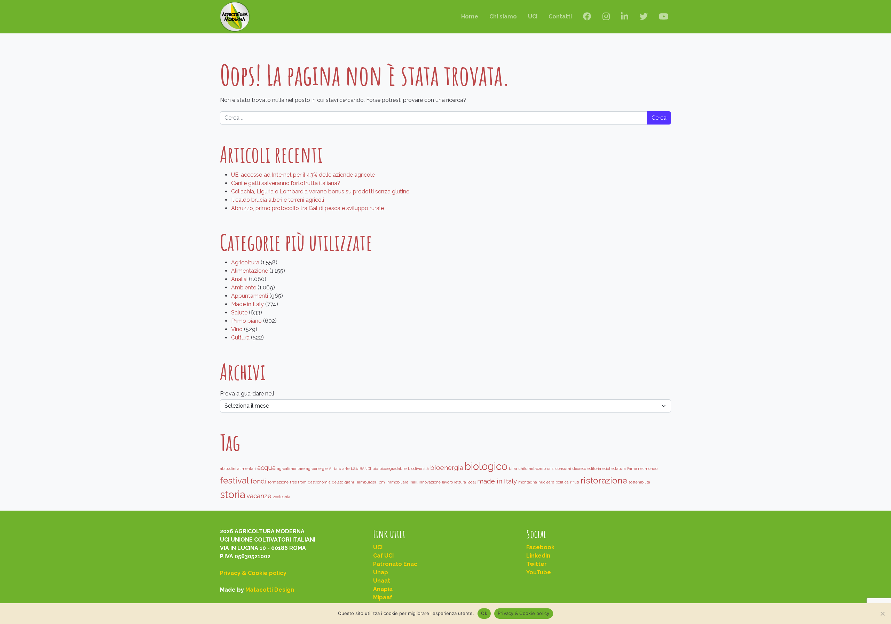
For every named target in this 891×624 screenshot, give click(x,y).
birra (513, 468)
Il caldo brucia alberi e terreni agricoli (277, 200)
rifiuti (574, 482)
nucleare (546, 482)
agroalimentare (291, 468)
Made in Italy (247, 304)
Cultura (240, 337)
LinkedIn (538, 555)
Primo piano (246, 321)
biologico (486, 466)
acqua (266, 467)
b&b (354, 468)
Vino (237, 329)
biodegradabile (393, 468)
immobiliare (397, 482)
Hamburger (365, 482)
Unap (380, 572)
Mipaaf (382, 597)
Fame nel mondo (642, 468)
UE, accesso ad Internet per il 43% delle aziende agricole (303, 174)
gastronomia (319, 482)
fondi (258, 481)
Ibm (381, 482)
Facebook (540, 547)
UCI (532, 16)
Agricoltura (245, 262)
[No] (882, 613)
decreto (579, 468)
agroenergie (317, 468)
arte (345, 468)
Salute (239, 312)
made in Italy (497, 481)
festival (234, 480)
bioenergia (446, 467)
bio (375, 468)
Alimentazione (249, 270)
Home (469, 16)
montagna (527, 482)
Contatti (560, 16)
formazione (278, 482)
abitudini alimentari (238, 468)
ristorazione (604, 480)
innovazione (430, 482)
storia (232, 494)
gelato (337, 482)
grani (349, 482)
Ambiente (243, 287)
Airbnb (335, 468)
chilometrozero (532, 468)
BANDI (365, 468)
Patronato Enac (395, 564)
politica (562, 482)
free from (298, 482)
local (471, 482)
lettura (460, 482)
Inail (413, 482)
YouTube (538, 572)
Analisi (239, 279)
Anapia (383, 589)
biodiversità (418, 468)
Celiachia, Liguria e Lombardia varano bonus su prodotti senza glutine (320, 191)
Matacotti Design (269, 589)
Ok (484, 613)
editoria (594, 468)
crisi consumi (559, 468)
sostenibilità (639, 482)
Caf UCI (383, 555)
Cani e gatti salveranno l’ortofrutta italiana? (285, 183)
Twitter (536, 564)
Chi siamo (503, 16)
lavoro (447, 482)
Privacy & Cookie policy (253, 573)
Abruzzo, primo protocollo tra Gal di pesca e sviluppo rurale (307, 208)
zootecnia (281, 497)
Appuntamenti (249, 296)
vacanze (258, 495)
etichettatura (614, 468)
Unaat (381, 580)
